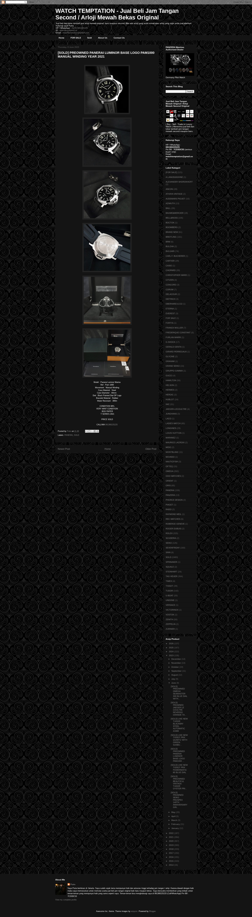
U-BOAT (169, 595)
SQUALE (170, 567)
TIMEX (169, 581)
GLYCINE (170, 356)
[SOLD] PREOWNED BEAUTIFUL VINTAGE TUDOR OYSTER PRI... (179, 782)
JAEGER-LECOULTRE (176, 409)
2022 (171, 833)
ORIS (168, 485)
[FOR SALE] (171, 172)
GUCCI (169, 375)
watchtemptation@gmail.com (76, 32)
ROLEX (169, 533)
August (174, 675)
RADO (169, 509)
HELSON (170, 385)
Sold (89, 38)
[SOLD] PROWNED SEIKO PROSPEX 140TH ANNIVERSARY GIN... (179, 799)
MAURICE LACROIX (175, 442)
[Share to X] (92, 431)
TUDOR (169, 591)
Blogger (152, 911)
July (173, 679)
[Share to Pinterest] (97, 431)
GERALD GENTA (173, 347)
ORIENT (169, 481)
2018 (171, 849)
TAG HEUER (171, 576)
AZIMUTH (170, 203)
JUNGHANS (171, 414)
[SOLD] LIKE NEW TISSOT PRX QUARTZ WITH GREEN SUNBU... (179, 740)
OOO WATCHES (173, 476)
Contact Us (119, 38)
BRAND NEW (172, 232)
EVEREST (170, 313)
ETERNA (170, 308)
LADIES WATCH (173, 423)
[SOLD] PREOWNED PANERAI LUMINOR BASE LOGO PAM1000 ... (178, 755)
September (176, 671)
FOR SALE (76, 38)
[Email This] (86, 431)
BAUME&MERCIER (174, 213)
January (175, 828)
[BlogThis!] (89, 431)
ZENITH (169, 619)
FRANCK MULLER (174, 328)
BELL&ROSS (172, 218)
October (175, 667)
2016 (171, 857)
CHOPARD (171, 270)
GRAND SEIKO (173, 366)
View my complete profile (66, 900)
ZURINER (170, 629)
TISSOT (169, 586)
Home (61, 38)
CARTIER (170, 261)
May (173, 812)
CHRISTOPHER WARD (176, 275)
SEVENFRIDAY (173, 548)
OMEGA (169, 471)
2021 (171, 837)
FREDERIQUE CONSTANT (178, 332)
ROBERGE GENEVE (175, 524)
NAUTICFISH (172, 461)
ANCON (169, 189)
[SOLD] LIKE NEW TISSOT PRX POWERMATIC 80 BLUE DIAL (179, 768)
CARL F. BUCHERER (175, 256)
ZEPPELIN (170, 624)
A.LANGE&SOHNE (174, 177)
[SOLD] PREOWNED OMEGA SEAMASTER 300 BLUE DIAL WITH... (179, 692)
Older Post (150, 449)
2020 (171, 841)
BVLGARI (170, 251)
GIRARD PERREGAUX (176, 351)
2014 (171, 865)
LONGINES (171, 428)
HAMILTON (171, 380)
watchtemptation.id (68, 30)
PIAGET (169, 505)
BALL (168, 208)
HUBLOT (170, 399)
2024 (171, 651)
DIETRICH (170, 299)
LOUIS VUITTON (173, 433)
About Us (102, 38)
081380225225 (111, 425)
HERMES (170, 390)
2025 (171, 647)
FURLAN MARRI (173, 337)
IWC (168, 404)
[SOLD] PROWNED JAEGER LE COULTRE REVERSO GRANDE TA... (178, 708)
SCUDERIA (171, 538)
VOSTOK (170, 614)
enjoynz (134, 911)
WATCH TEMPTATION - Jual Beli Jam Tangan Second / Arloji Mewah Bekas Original (117, 14)
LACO (168, 418)
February (175, 824)
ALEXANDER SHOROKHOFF (179, 182)
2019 (171, 845)
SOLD (76, 435)
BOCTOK (170, 222)
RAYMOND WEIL (173, 514)
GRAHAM (170, 361)
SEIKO (169, 543)
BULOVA (170, 246)
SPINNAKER (171, 562)
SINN (168, 552)
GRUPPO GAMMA (174, 371)
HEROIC (170, 394)
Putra (72, 884)
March (174, 820)
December (176, 659)
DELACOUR (171, 294)
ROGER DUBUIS (173, 528)
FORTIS (169, 323)
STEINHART (171, 571)
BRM (168, 242)
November (176, 663)
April (173, 816)
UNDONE (170, 600)
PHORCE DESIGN (174, 500)
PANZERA (170, 495)
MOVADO (170, 457)
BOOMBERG (172, 227)
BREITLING (171, 237)
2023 (171, 655)
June (173, 683)
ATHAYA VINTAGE (174, 194)
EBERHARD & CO (174, 304)
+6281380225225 (79, 28)
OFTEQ (169, 466)
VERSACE (170, 605)
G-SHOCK (170, 342)
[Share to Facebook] (94, 431)
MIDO (168, 447)
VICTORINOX (172, 610)
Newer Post (64, 449)
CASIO (169, 265)
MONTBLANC (172, 452)
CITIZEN (170, 280)
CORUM (169, 289)
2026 (171, 643)
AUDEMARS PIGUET (175, 199)
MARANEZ (171, 437)
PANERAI (68, 435)
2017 (171, 853)
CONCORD (171, 285)
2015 (171, 861)
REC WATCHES (173, 519)
